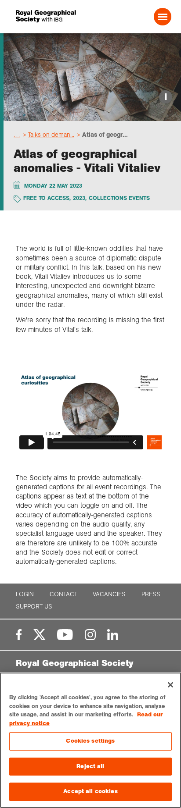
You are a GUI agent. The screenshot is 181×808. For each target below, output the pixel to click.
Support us (34, 606)
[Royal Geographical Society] (45, 16)
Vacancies (109, 594)
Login (25, 594)
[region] (90, 740)
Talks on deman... (51, 135)
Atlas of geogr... (105, 135)
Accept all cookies (90, 791)
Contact (63, 594)
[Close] (170, 684)
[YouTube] (65, 634)
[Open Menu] (162, 16)
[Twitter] (39, 634)
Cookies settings (90, 740)
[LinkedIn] (112, 634)
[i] (92, 113)
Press (150, 594)
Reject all (90, 766)
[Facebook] (19, 634)
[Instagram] (90, 634)
